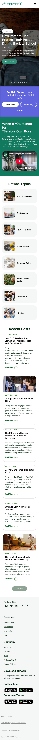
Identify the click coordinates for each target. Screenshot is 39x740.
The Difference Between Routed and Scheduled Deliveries (17, 435)
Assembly (10, 104)
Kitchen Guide (23, 246)
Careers (7, 652)
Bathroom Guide (24, 263)
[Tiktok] (21, 606)
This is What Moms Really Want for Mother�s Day (17, 558)
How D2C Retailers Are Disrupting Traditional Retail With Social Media (18, 341)
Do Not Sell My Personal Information (13, 723)
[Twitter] (11, 606)
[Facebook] (6, 606)
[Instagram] (16, 606)
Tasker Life (22, 296)
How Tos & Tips (24, 230)
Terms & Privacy (6, 716)
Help (5, 635)
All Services (8, 627)
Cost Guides (22, 213)
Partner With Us (10, 664)
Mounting (28, 104)
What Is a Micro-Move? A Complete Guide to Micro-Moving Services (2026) (16, 39)
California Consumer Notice (10, 730)
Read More (9, 65)
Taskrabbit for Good (12, 660)
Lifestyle (21, 313)
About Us (7, 647)
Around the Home (25, 196)
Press (6, 656)
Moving (7, 27)
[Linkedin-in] (27, 606)
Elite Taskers (9, 631)
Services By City (10, 622)
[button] (35, 4)
